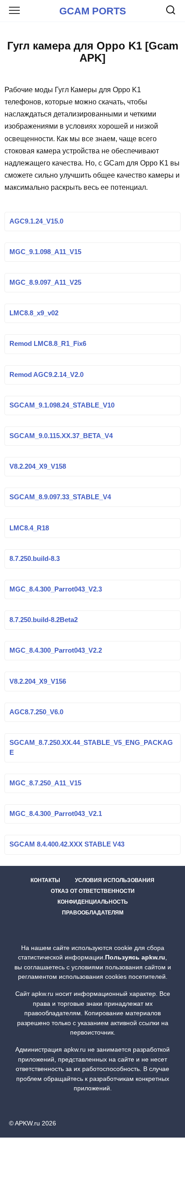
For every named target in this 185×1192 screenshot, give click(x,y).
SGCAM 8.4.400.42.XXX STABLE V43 (66, 844)
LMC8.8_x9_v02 (33, 313)
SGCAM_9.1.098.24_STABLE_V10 (62, 405)
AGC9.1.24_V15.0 (36, 221)
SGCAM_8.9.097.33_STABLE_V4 (60, 497)
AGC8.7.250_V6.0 (36, 712)
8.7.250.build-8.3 (34, 558)
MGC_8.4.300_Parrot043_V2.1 (55, 814)
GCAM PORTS (92, 11)
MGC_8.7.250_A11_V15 (45, 783)
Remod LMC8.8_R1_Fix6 (47, 344)
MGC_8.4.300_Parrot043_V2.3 (55, 589)
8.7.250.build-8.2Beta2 (43, 620)
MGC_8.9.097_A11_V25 (45, 283)
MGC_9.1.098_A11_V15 (45, 251)
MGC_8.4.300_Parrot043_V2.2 (55, 650)
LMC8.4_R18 (29, 528)
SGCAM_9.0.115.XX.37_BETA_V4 (61, 436)
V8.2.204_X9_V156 (37, 681)
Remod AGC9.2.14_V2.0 (46, 374)
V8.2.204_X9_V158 (37, 467)
